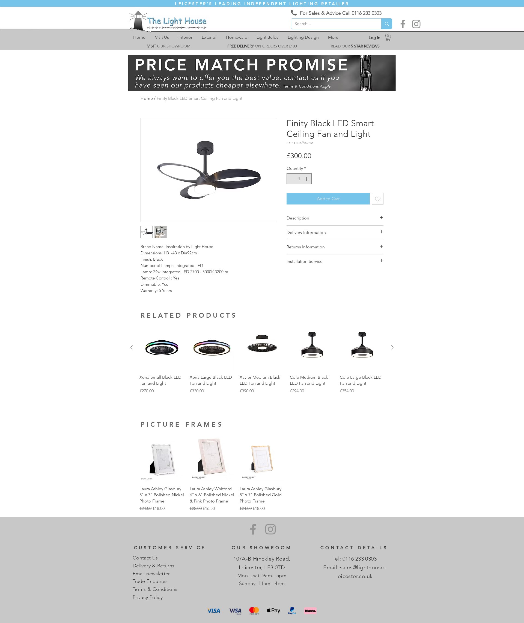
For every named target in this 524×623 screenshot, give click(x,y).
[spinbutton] (299, 179)
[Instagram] (416, 24)
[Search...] (386, 24)
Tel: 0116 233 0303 (354, 558)
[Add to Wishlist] (377, 198)
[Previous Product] (131, 347)
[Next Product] (392, 347)
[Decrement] (291, 179)
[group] (262, 363)
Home (147, 98)
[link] (388, 37)
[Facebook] (403, 24)
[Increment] (307, 179)
